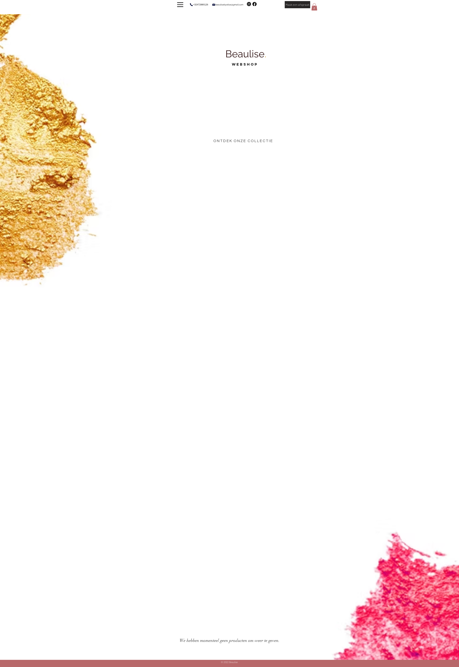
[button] (314, 7)
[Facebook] (254, 4)
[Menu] (180, 5)
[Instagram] (249, 4)
